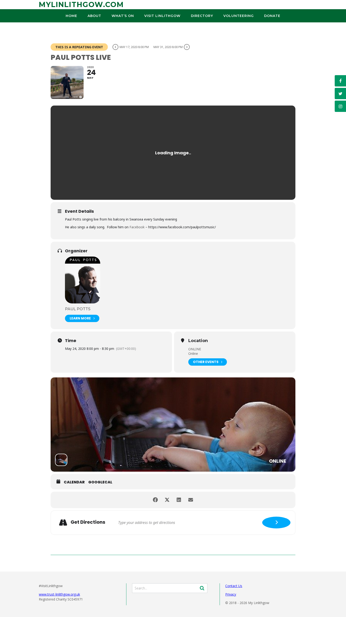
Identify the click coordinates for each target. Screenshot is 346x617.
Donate (272, 16)
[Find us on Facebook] (340, 80)
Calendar (74, 482)
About (94, 16)
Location (198, 341)
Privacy (230, 594)
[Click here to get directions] (276, 522)
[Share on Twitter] (167, 500)
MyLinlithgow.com (81, 4)
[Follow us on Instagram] (340, 106)
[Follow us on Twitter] (340, 93)
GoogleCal (100, 482)
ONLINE (194, 349)
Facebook (137, 227)
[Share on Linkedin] (179, 500)
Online (193, 353)
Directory (202, 16)
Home (71, 16)
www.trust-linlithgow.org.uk (59, 594)
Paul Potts (77, 309)
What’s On (123, 16)
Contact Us (233, 586)
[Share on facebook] (155, 500)
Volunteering (238, 16)
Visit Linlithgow (162, 16)
